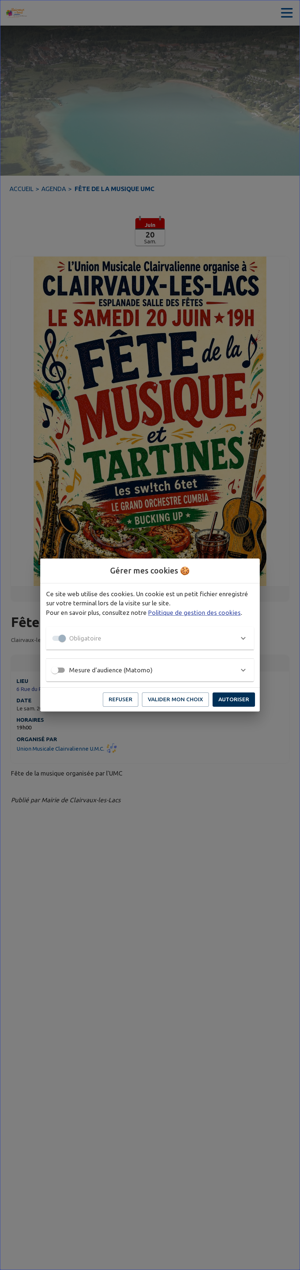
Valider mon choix (175, 699)
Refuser (120, 699)
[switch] (55, 670)
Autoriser (233, 699)
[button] (150, 638)
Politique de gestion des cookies (194, 612)
